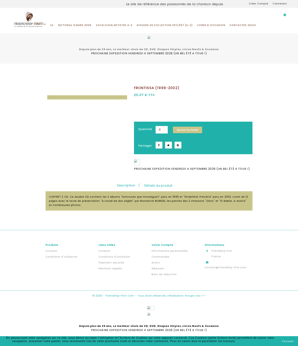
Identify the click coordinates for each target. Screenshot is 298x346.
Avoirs (156, 262)
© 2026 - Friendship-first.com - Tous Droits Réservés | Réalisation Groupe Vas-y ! (149, 295)
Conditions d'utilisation (61, 256)
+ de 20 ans (233, 4)
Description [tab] (126, 185)
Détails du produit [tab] (158, 185)
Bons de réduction (164, 274)
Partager (159, 145)
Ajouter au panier (187, 130)
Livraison (51, 251)
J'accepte (288, 341)
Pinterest (178, 145)
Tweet (168, 145)
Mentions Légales (110, 268)
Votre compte (162, 245)
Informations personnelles (170, 251)
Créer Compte (258, 3)
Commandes (160, 256)
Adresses (158, 268)
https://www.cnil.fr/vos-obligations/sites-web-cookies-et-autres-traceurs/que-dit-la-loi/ (182, 343)
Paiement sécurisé (111, 262)
